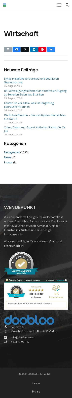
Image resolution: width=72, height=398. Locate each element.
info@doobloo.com (22, 337)
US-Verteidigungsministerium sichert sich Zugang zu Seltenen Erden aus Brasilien (35, 92)
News (7, 157)
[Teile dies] (17, 49)
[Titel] (4, 5)
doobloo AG (18, 327)
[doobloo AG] (7, 327)
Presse (8, 162)
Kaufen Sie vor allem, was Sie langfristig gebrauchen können (29, 105)
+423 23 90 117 (20, 342)
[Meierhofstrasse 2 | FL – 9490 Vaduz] (7, 331)
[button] (59, 5)
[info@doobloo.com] (7, 337)
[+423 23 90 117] (7, 341)
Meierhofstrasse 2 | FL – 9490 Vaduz (34, 331)
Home (36, 383)
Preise (36, 391)
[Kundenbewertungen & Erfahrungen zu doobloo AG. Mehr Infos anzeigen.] (36, 309)
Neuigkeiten (12, 152)
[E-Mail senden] (8, 49)
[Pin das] (42, 49)
